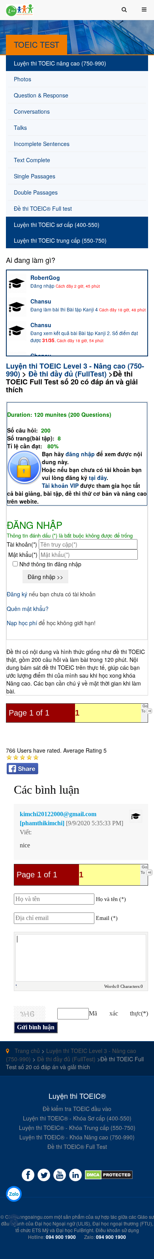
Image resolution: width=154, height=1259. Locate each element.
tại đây (98, 477)
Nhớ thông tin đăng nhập (49, 564)
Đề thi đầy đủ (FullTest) (67, 374)
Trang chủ (26, 1051)
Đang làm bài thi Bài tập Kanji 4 (64, 309)
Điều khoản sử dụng (117, 1230)
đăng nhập (81, 454)
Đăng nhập (42, 285)
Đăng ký (17, 594)
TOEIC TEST (36, 44)
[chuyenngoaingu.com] (109, 1175)
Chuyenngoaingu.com (29, 1216)
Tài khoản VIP (60, 485)
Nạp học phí (22, 623)
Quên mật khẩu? (28, 609)
